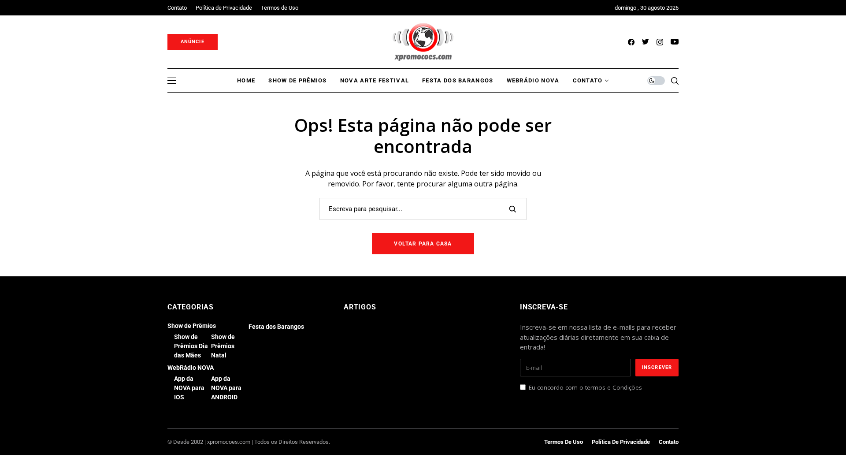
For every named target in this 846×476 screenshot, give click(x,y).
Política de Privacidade (621, 442)
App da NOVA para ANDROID (226, 388)
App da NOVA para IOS (189, 388)
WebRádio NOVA (190, 367)
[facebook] (631, 42)
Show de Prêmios (191, 325)
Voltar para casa (423, 244)
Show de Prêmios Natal (223, 346)
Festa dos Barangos (276, 326)
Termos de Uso (563, 442)
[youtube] (675, 42)
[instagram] (660, 42)
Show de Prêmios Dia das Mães (191, 346)
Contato (669, 442)
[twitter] (645, 42)
